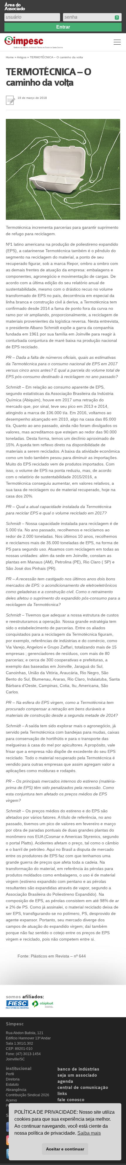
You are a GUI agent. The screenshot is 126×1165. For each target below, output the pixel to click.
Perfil (10, 1074)
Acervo (11, 1100)
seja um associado (77, 1075)
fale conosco (70, 1100)
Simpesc (34, 42)
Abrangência (16, 1090)
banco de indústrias (78, 1069)
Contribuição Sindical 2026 (27, 1095)
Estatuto (12, 1085)
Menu (117, 42)
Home (10, 57)
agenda (65, 1081)
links (62, 1094)
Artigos (21, 57)
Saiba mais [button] (89, 1133)
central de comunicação (82, 1087)
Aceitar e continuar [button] (65, 1149)
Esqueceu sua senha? (117, 17)
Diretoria (13, 1079)
